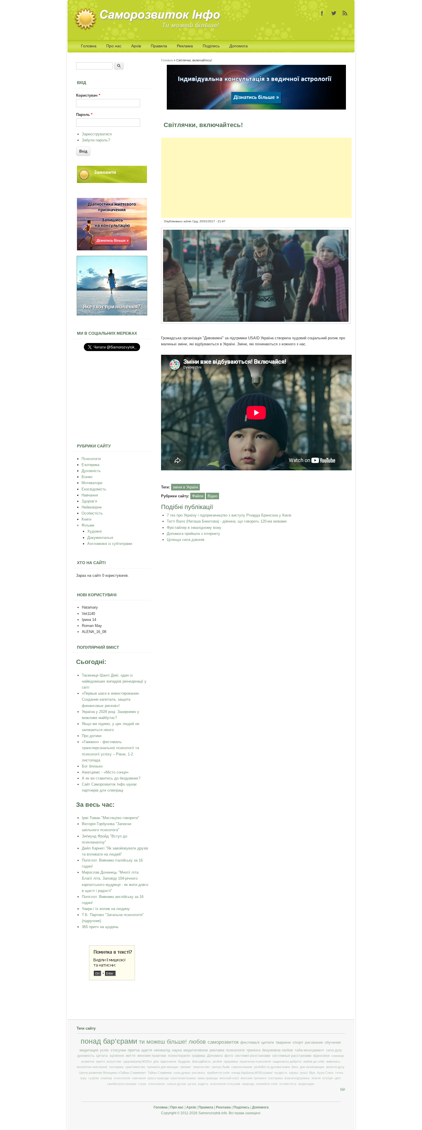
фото (228, 1056)
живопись (333, 1061)
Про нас (113, 46)
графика (198, 1056)
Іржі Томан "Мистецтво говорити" (110, 818)
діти (156, 1061)
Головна (88, 46)
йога (295, 1067)
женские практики (151, 1056)
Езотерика (90, 465)
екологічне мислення (92, 1067)
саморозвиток (223, 1042)
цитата (102, 1056)
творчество (201, 1067)
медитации (306, 1084)
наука (177, 1050)
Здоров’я (89, 501)
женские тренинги (253, 1078)
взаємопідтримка (296, 1078)
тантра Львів (220, 1067)
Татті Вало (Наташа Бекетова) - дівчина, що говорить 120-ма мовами (227, 521)
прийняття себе (218, 1072)
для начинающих (312, 1067)
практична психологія (255, 1061)
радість (203, 1084)
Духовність (91, 471)
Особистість (92, 513)
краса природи (158, 1078)
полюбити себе (267, 1084)
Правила (159, 46)
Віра (312, 1072)
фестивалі (250, 1042)
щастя (146, 1050)
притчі (100, 1061)
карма (293, 1072)
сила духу (334, 1050)
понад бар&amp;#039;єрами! (252, 1072)
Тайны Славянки (160, 1072)
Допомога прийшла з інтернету (193, 533)
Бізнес (87, 477)
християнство (135, 1067)
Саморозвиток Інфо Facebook (322, 13)
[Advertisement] (256, 178)
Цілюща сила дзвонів (185, 539)
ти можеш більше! (163, 1042)
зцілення (116, 1056)
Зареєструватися (97, 134)
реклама (217, 1050)
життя (130, 1056)
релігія (217, 1061)
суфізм (93, 1078)
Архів (136, 46)
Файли (197, 496)
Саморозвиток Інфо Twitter (333, 13)
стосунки (118, 1050)
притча (134, 1050)
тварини (283, 1042)
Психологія (91, 459)
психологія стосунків (225, 1084)
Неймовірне (92, 507)
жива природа (208, 1078)
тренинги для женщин (162, 1067)
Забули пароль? (96, 140)
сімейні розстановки (121, 1084)
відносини (321, 1056)
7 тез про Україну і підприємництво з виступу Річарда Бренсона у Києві (229, 515)
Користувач (88, 95)
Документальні (100, 537)
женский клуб (229, 1078)
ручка (192, 1084)
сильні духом (176, 1084)
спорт (298, 1042)
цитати (267, 1042)
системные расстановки (291, 1056)
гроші (303, 1072)
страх (142, 1084)
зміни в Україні (185, 487)
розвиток (87, 1061)
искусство (114, 1061)
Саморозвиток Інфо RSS (345, 13)
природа (248, 1084)
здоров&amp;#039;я (137, 1061)
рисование (314, 1042)
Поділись (211, 46)
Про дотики (91, 736)
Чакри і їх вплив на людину (106, 909)
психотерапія (179, 1056)
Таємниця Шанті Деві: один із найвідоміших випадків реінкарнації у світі (114, 681)
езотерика (275, 1078)
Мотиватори (92, 483)
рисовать (198, 1072)
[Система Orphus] (112, 979)
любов (197, 1042)
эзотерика (116, 1067)
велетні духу (335, 1067)
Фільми (88, 525)
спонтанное (156, 1084)
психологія (235, 1050)
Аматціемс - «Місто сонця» (105, 772)
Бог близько (92, 766)
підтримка (231, 1061)
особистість (288, 1084)
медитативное (195, 1050)
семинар (337, 1055)
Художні (94, 531)
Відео (212, 496)
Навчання (90, 495)
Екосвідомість (94, 489)
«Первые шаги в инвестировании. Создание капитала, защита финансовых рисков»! (111, 699)
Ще (342, 1089)
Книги (86, 519)
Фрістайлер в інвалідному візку (194, 527)
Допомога (238, 46)
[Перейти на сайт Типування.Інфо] (112, 314)
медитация (89, 1050)
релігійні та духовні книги (272, 1067)
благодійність (201, 1061)
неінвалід (162, 1050)
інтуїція (327, 1078)
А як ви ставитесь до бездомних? (111, 778)
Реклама (185, 46)
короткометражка (183, 1078)
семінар (106, 1078)
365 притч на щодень (100, 927)
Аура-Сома (325, 1072)
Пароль (84, 114)
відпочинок (168, 1061)
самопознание (241, 1067)
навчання (139, 1078)
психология (122, 1078)
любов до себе (313, 1061)
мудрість (280, 1072)
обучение (333, 1042)
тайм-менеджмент (309, 1050)
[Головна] (149, 29)
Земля (316, 1078)
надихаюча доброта (287, 1061)
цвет (337, 1078)
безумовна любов (277, 1050)
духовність (85, 1056)
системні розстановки (252, 1056)
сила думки (181, 1072)
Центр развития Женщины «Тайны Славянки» (112, 1072)
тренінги (253, 1050)
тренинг (185, 1067)
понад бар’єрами (109, 1041)
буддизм (184, 1061)
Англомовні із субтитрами (109, 543)
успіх (104, 1050)
